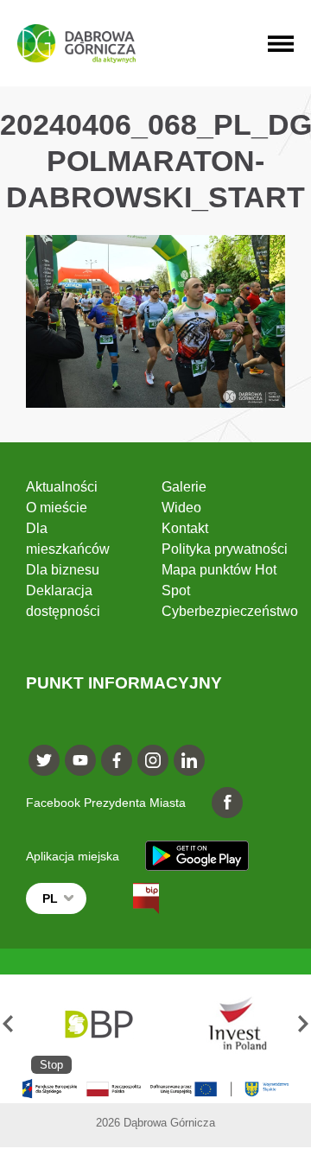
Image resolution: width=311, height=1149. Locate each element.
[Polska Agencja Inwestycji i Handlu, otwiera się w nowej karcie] (229, 1024)
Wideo (181, 507)
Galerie (184, 486)
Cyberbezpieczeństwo (230, 611)
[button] (8, 1024)
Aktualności (62, 486)
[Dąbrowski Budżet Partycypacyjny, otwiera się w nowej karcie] (97, 1024)
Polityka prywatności (225, 549)
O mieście (56, 507)
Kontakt (185, 528)
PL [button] (50, 898)
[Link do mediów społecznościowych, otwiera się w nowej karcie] (44, 760)
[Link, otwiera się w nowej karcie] (130, 898)
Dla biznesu (62, 569)
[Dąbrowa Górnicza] (76, 43)
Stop (51, 1064)
